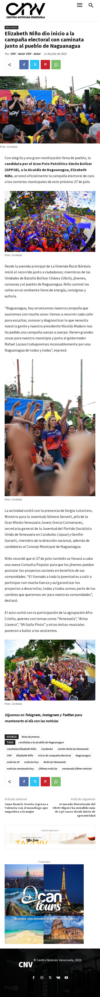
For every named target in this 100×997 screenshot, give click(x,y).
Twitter (68, 714)
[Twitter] (34, 64)
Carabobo (47, 749)
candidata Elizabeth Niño (21, 749)
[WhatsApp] (56, 64)
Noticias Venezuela (54, 762)
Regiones (11, 27)
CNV (9, 755)
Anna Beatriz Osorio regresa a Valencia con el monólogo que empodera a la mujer (26, 808)
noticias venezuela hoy (20, 768)
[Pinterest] (45, 64)
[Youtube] (66, 978)
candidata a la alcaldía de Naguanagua (40, 742)
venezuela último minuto (77, 768)
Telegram (32, 714)
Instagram (50, 714)
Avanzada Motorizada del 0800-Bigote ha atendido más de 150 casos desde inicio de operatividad (74, 810)
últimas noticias (47, 768)
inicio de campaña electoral (54, 755)
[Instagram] (42, 978)
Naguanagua (82, 755)
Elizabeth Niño (24, 755)
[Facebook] (24, 64)
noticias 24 (13, 762)
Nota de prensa (30, 736)
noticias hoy (31, 762)
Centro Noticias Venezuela (72, 749)
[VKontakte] (58, 978)
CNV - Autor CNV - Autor (25, 54)
